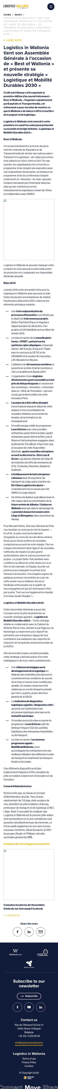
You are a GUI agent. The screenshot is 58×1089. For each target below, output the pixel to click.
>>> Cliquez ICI (12, 915)
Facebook (17, 1007)
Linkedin (40, 1007)
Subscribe (31, 996)
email (40, 931)
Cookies (29, 1066)
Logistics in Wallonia (16, 6)
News (18, 14)
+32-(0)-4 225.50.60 (29, 1035)
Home (7, 14)
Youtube (29, 1007)
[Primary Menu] (50, 6)
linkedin (29, 931)
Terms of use (29, 1058)
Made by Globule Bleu (29, 1077)
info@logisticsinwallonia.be (29, 1042)
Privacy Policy (29, 1062)
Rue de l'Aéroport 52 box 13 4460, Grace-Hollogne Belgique (29, 1028)
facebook (17, 931)
